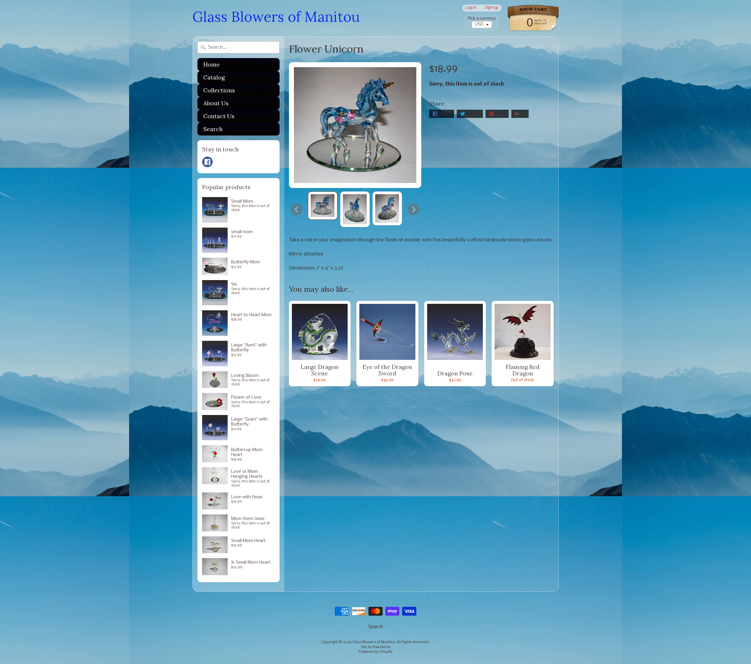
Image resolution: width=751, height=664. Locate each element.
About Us (216, 103)
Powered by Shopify (375, 652)
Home (211, 64)
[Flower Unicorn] (322, 205)
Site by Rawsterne (375, 647)
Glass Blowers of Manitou (276, 17)
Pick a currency (482, 18)
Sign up (491, 8)
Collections (219, 90)
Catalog (214, 77)
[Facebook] (207, 162)
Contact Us (218, 116)
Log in (470, 8)
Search (213, 129)
